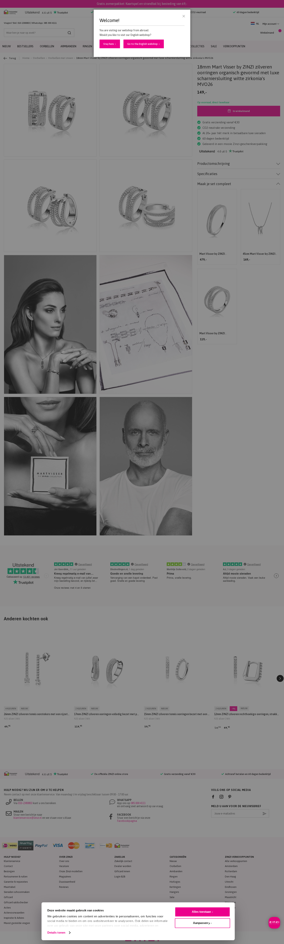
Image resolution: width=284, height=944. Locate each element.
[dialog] (142, 472)
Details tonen (56, 932)
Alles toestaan (201, 911)
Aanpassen (200, 923)
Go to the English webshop (142, 43)
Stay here (108, 43)
